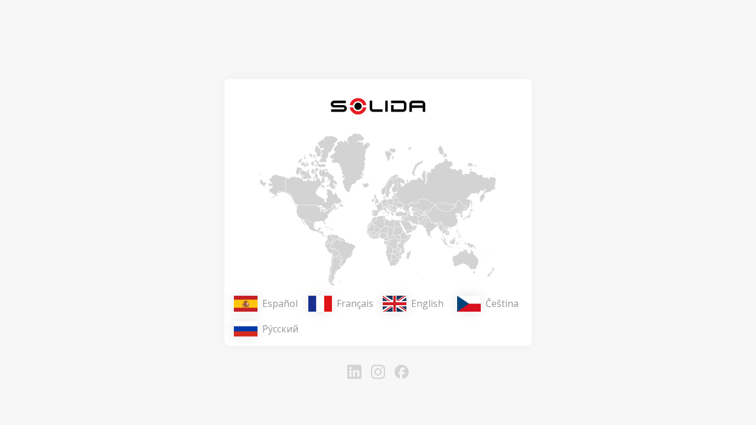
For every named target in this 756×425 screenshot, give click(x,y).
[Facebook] (402, 372)
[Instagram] (378, 372)
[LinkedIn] (354, 372)
